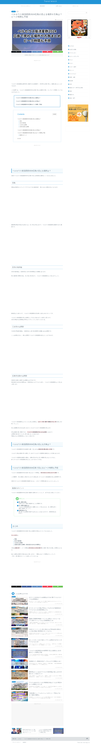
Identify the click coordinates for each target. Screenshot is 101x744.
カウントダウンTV (74, 56)
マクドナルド (73, 73)
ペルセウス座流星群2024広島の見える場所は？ (29, 118)
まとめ (19, 138)
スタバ (71, 63)
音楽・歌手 (72, 98)
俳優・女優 (72, 77)
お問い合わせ (59, 5)
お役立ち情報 (73, 49)
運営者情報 (42, 5)
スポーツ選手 (73, 66)
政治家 (71, 80)
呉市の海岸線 (23, 122)
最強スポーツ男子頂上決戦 (76, 87)
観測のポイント (23, 135)
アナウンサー (73, 52)
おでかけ (13, 11)
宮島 (21, 121)
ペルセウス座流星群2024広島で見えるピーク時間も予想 (31, 132)
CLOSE (54, 114)
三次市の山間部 (23, 124)
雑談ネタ (72, 94)
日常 (71, 84)
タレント (72, 70)
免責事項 (24, 742)
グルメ (71, 59)
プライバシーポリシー (26, 5)
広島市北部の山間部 (24, 126)
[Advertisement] (37, 71)
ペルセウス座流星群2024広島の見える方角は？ (29, 130)
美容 (71, 91)
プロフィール (75, 5)
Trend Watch (50, 1)
